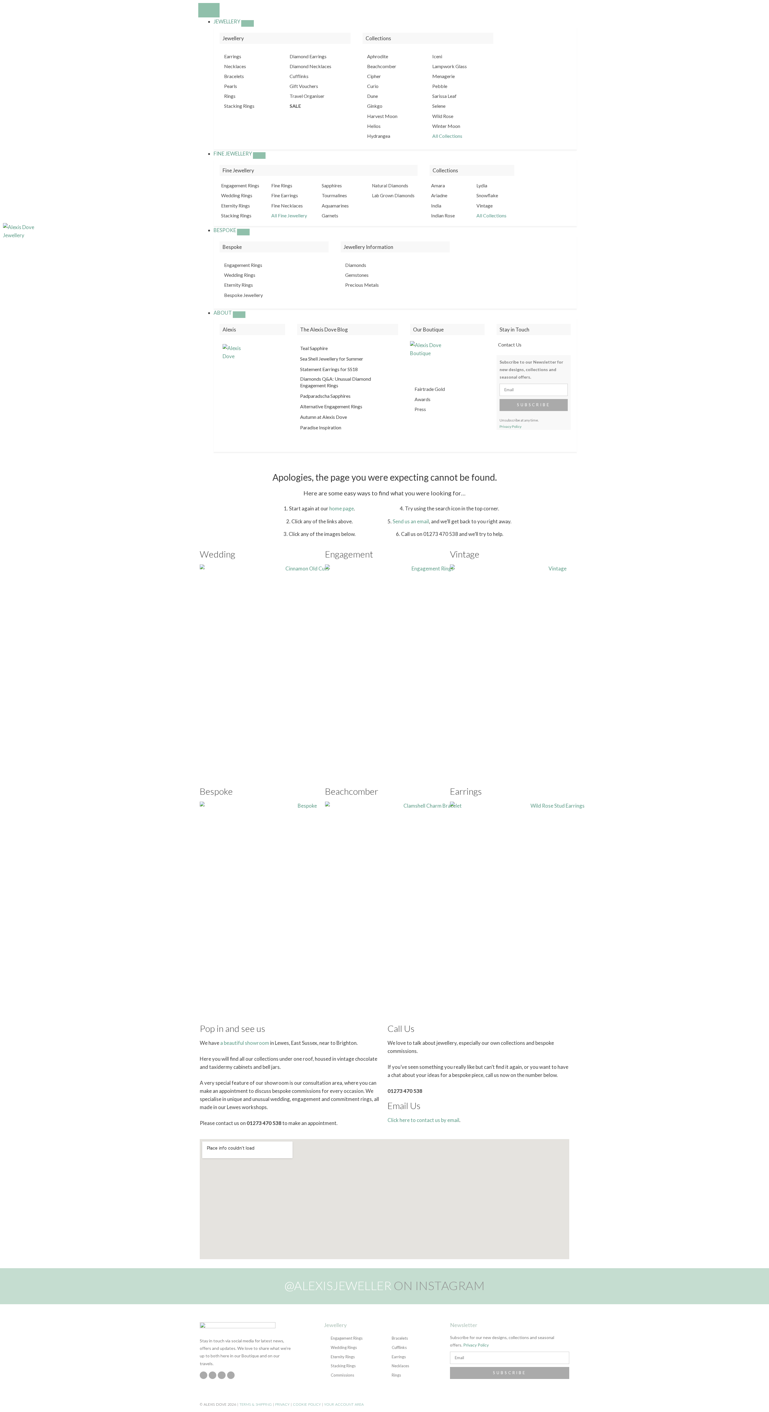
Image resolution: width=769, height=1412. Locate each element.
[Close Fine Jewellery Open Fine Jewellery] (259, 155)
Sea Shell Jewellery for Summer (331, 358)
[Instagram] (203, 1375)
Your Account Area (344, 1404)
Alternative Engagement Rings (331, 406)
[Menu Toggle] (209, 10)
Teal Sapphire (314, 348)
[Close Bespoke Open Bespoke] (243, 232)
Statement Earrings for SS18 (329, 369)
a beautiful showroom (244, 1043)
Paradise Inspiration (320, 427)
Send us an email (411, 521)
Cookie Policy (307, 1404)
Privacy (282, 1404)
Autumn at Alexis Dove (323, 417)
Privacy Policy (510, 426)
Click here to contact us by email (423, 1120)
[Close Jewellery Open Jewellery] (247, 23)
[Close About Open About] (239, 314)
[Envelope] (231, 1375)
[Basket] (731, 231)
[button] (721, 231)
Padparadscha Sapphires (325, 396)
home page (341, 508)
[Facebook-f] (212, 1375)
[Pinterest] (221, 1375)
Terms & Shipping (255, 1404)
